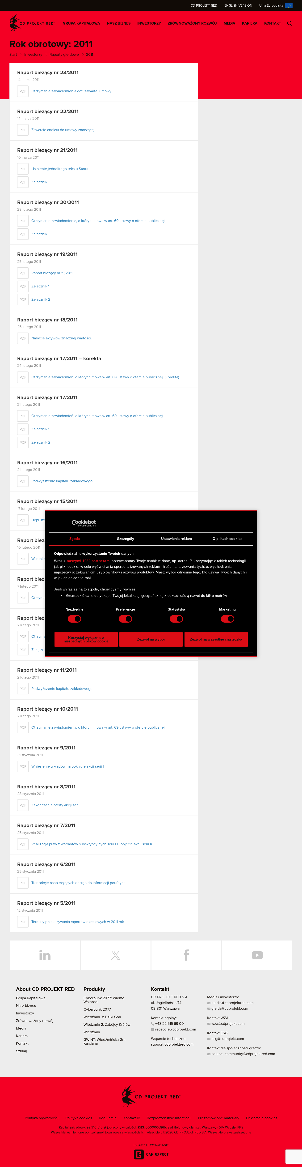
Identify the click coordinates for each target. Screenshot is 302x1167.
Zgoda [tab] (74, 539)
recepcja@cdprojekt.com (175, 1029)
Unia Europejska (271, 5)
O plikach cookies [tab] (227, 539)
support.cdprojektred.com (172, 1044)
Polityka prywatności (42, 1118)
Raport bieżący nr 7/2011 (46, 825)
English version (238, 5)
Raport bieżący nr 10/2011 (47, 709)
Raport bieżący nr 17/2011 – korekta (59, 358)
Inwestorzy (149, 23)
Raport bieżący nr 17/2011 (47, 397)
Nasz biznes (119, 23)
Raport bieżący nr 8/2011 (46, 787)
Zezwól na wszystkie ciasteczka (216, 639)
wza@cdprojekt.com (227, 1024)
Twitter (116, 955)
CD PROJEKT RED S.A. (170, 997)
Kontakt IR (131, 1118)
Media (229, 23)
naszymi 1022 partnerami (89, 561)
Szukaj (290, 23)
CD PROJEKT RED (32, 22)
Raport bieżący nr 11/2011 (47, 670)
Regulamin (108, 1118)
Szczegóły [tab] (125, 539)
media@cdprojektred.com (232, 1003)
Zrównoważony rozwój (192, 23)
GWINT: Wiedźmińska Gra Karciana (104, 1041)
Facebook (186, 955)
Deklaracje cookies (261, 1118)
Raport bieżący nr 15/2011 (47, 501)
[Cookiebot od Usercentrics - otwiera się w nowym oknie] (75, 523)
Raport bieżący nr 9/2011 (46, 748)
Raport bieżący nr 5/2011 (46, 903)
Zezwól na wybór (151, 639)
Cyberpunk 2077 (97, 1009)
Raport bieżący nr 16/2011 (47, 463)
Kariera (249, 23)
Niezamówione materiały (218, 1118)
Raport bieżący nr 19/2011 (47, 254)
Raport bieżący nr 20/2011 (48, 202)
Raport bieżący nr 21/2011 (47, 150)
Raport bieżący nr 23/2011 (48, 72)
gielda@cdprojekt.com (229, 1008)
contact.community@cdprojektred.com (242, 1054)
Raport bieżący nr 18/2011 (47, 320)
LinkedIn (45, 955)
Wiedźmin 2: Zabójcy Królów (107, 1024)
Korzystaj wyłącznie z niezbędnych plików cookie (86, 639)
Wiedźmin (92, 1032)
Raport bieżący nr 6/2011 (46, 864)
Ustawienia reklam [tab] (176, 539)
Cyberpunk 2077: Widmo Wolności (104, 1000)
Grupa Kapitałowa (81, 23)
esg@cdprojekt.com (227, 1039)
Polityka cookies (78, 1118)
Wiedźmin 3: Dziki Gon (102, 1017)
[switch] (125, 619)
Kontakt (272, 23)
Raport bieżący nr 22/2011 (48, 111)
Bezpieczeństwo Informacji (169, 1118)
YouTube (257, 955)
